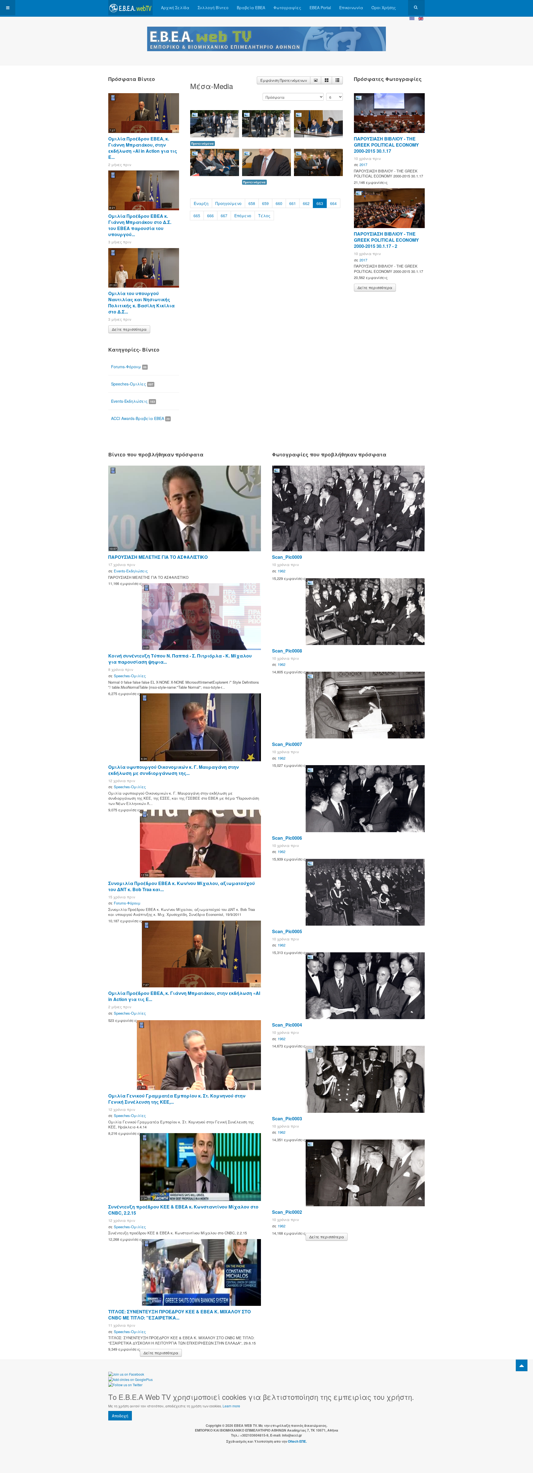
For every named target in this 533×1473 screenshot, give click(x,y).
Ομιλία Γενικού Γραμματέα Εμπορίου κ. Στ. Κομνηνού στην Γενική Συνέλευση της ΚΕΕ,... (176, 1099)
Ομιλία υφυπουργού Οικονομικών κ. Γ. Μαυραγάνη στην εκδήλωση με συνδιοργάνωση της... (173, 770)
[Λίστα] (337, 80)
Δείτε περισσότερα (129, 329)
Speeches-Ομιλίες (132, 384)
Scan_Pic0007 (287, 744)
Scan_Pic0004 (287, 1025)
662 (306, 203)
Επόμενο (242, 215)
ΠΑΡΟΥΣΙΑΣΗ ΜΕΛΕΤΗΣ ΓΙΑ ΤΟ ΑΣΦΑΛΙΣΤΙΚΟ (158, 557)
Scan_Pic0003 (287, 1118)
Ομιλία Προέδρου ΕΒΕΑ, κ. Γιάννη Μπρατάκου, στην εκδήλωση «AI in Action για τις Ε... (142, 147)
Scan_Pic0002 (287, 1212)
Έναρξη (201, 203)
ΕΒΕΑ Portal (320, 7)
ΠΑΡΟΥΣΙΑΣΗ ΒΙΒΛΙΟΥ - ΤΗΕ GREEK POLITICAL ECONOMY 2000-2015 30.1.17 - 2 (386, 240)
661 (292, 203)
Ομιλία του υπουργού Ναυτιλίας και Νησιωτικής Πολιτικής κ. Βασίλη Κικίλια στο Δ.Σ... (141, 302)
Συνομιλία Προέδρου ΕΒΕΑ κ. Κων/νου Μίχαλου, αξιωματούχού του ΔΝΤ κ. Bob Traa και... (181, 886)
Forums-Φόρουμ (129, 366)
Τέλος (264, 215)
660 (279, 203)
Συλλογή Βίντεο (213, 7)
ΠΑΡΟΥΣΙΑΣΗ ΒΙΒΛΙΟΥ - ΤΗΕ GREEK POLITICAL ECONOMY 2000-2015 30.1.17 (386, 144)
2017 (363, 164)
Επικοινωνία (351, 7)
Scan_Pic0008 (287, 650)
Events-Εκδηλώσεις (133, 401)
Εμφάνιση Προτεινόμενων (283, 80)
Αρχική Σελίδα (175, 7)
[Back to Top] (521, 1365)
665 (196, 215)
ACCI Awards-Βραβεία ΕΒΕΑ (140, 418)
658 (251, 203)
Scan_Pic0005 (287, 931)
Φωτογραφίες (287, 7)
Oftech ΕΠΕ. (297, 1441)
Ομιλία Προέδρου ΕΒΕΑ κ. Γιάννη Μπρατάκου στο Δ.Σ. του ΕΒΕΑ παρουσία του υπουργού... (139, 225)
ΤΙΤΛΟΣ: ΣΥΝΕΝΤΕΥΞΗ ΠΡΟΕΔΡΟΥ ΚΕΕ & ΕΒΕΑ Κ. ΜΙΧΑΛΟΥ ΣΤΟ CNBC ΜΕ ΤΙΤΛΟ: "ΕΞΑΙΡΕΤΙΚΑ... (179, 1314)
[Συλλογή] (326, 80)
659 (265, 203)
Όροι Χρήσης (383, 7)
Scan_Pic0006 (287, 838)
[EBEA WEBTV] (130, 7)
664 (333, 203)
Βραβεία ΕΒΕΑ (251, 7)
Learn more (231, 1405)
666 (210, 215)
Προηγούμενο (228, 203)
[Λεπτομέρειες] (315, 80)
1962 (281, 571)
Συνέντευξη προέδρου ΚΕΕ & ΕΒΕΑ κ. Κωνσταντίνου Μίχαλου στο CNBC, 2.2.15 (183, 1209)
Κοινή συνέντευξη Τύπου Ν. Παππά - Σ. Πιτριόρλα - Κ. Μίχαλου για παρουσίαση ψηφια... (180, 659)
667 (224, 215)
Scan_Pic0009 (287, 557)
